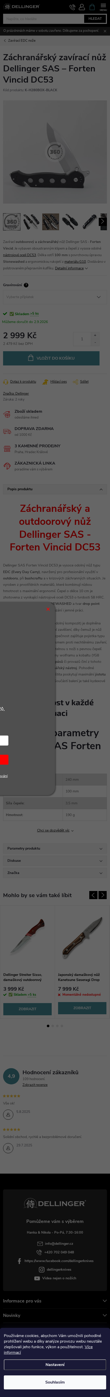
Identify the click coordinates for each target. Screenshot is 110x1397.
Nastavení (55, 1365)
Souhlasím (55, 1382)
